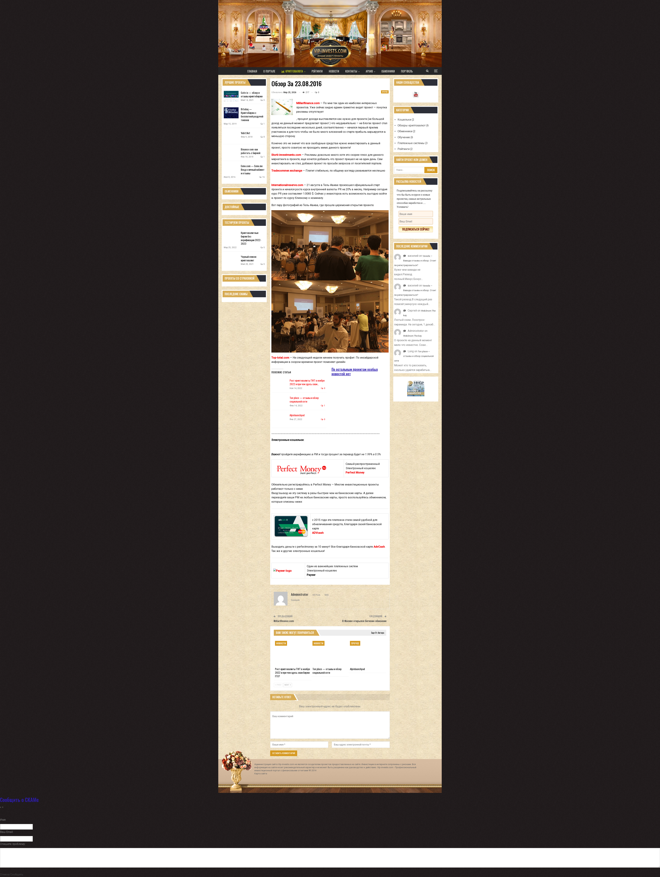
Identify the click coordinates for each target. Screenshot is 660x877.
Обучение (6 (405, 137)
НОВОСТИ (334, 71)
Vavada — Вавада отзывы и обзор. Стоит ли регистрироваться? (415, 261)
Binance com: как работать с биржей (250, 151)
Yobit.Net (245, 133)
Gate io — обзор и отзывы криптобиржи (251, 94)
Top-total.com (280, 357)
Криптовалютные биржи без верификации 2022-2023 (251, 238)
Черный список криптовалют (248, 258)
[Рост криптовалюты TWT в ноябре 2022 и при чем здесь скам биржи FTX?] (280, 384)
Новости (281, 643)
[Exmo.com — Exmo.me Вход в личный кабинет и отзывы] (231, 169)
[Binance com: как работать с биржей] (231, 153)
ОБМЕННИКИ (388, 71)
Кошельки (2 (406, 119)
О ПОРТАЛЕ (269, 71)
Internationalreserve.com (287, 185)
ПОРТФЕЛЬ (407, 71)
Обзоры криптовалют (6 (413, 125)
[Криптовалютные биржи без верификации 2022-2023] (231, 236)
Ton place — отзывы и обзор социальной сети (304, 399)
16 (263, 177)
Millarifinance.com (308, 103)
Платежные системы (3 (413, 143)
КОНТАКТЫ (351, 71)
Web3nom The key (412, 336)
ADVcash (318, 532)
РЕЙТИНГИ (317, 71)
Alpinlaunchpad (297, 415)
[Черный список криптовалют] (231, 260)
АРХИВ (369, 71)
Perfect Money (355, 472)
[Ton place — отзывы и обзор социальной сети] (280, 401)
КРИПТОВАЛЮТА (294, 71)
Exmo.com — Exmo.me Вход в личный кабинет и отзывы (253, 169)
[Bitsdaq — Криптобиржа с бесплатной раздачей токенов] (231, 112)
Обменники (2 (406, 131)
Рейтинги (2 (405, 149)
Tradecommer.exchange (286, 170)
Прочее (385, 91)
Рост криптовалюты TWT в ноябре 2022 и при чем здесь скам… (307, 382)
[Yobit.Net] (231, 136)
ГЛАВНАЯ (252, 71)
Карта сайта (260, 773)
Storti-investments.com (286, 154)
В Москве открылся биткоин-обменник (364, 621)
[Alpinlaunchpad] (280, 418)
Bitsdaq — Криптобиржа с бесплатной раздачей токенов (252, 114)
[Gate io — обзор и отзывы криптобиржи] (231, 96)
